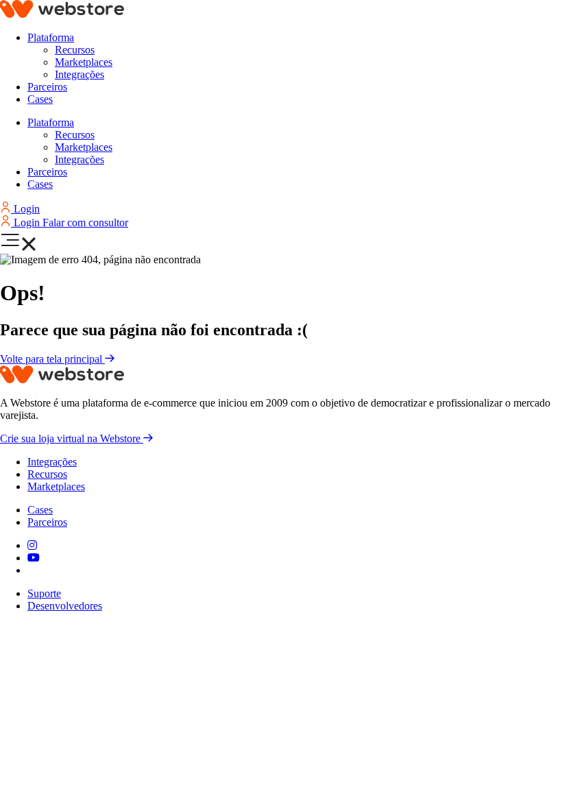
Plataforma (50, 37)
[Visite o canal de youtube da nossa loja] (33, 558)
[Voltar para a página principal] (62, 14)
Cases (40, 99)
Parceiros (47, 87)
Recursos (75, 50)
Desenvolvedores (64, 606)
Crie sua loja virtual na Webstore (71, 438)
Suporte (44, 593)
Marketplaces (83, 62)
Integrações (79, 74)
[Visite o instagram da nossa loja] (32, 545)
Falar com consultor (85, 222)
